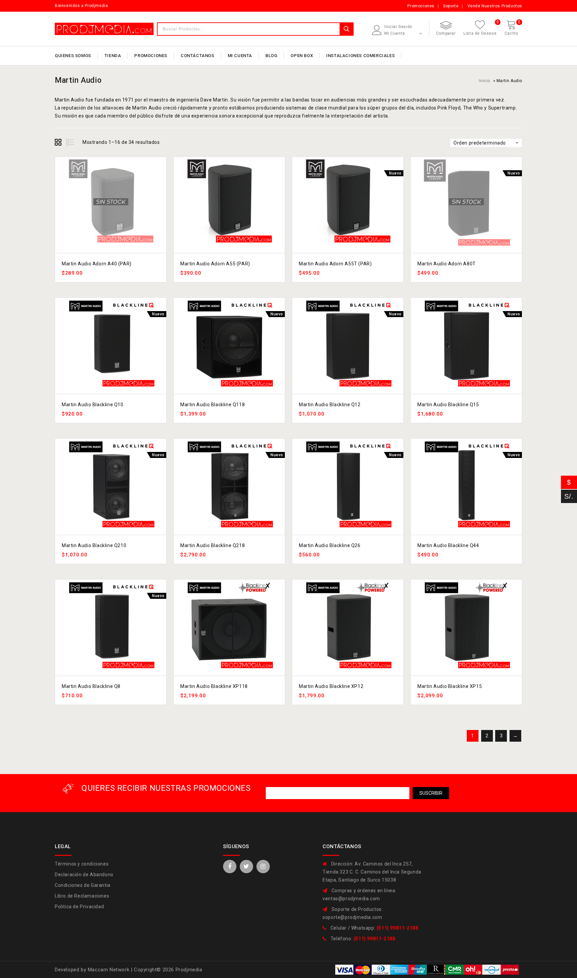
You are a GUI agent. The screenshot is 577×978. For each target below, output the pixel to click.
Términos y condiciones (82, 864)
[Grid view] (59, 143)
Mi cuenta (240, 55)
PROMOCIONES (150, 55)
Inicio (484, 80)
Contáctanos (197, 55)
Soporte (450, 6)
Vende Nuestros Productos (494, 6)
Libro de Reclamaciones (82, 896)
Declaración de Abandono (84, 874)
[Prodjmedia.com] (104, 29)
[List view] (70, 143)
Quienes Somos (73, 55)
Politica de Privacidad (79, 906)
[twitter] (246, 866)
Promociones (420, 6)
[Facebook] (229, 866)
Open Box (302, 55)
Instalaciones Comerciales (360, 55)
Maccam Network (109, 970)
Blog (271, 55)
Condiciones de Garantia (83, 885)
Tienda (113, 55)
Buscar (346, 29)
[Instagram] (263, 866)
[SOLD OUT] (110, 201)
